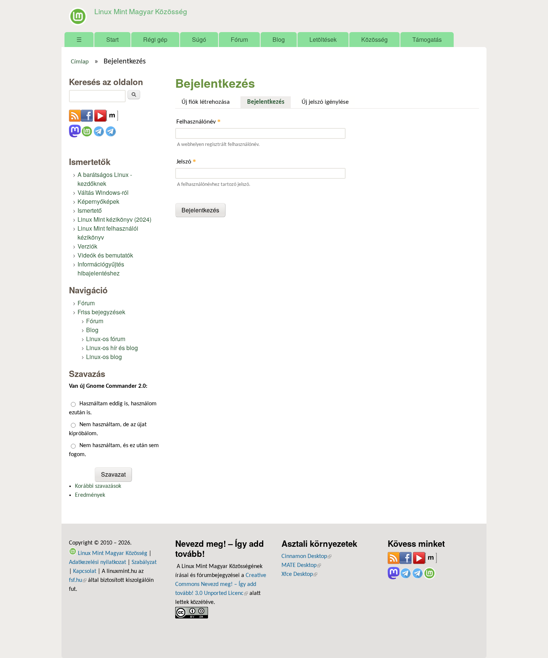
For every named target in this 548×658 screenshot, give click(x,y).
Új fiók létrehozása (206, 102)
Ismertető (90, 210)
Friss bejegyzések (101, 312)
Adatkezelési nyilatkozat (97, 562)
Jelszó (186, 161)
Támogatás (427, 39)
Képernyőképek (98, 201)
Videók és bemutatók (105, 255)
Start (112, 39)
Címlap (80, 62)
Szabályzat (144, 562)
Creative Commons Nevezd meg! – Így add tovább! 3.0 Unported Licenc (220, 584)
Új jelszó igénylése (325, 102)
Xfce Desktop (299, 574)
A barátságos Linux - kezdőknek (105, 179)
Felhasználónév (198, 121)
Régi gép (155, 39)
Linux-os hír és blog (112, 347)
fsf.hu (77, 580)
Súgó (199, 39)
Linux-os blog (104, 356)
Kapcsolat (84, 571)
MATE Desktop (301, 565)
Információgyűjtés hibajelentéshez (101, 268)
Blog (279, 39)
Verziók (87, 246)
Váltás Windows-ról (103, 192)
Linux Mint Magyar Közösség (140, 11)
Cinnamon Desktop (306, 556)
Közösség (374, 39)
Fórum (239, 39)
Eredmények (90, 495)
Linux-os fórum (105, 338)
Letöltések (323, 39)
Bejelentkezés (268, 102)
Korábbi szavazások (98, 486)
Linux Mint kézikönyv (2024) (114, 219)
